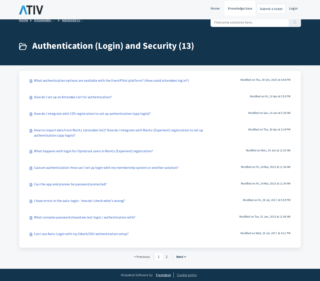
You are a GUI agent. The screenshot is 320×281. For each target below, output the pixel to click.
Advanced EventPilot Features (84, 20)
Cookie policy (187, 275)
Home (215, 8)
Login (293, 8)
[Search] (295, 22)
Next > (181, 256)
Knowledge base (240, 8)
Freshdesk (163, 275)
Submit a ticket (271, 9)
